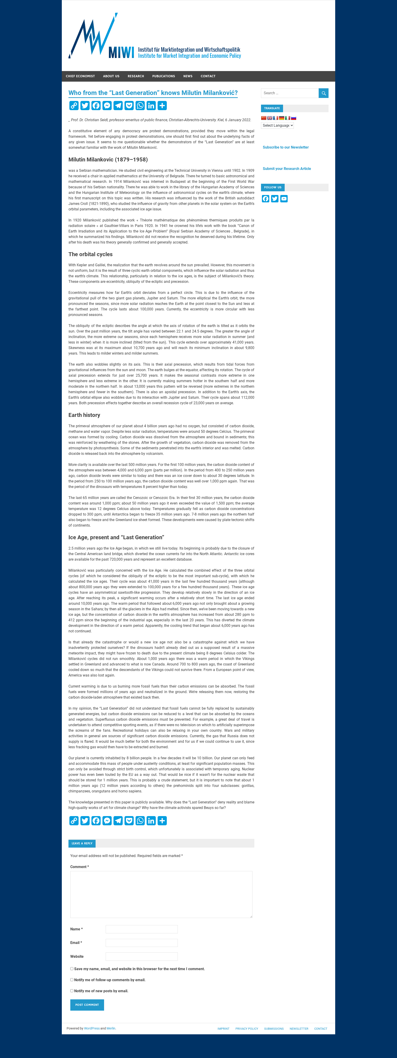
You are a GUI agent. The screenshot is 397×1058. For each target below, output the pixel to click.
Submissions (274, 1028)
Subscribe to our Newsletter (285, 147)
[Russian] (293, 118)
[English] (269, 118)
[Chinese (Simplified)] (264, 118)
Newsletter (299, 1028)
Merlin (111, 1028)
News (188, 76)
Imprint (224, 1028)
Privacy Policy (246, 1028)
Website (77, 956)
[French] (275, 118)
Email (76, 942)
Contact (208, 76)
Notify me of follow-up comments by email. (110, 980)
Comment (79, 867)
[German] (281, 118)
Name (76, 929)
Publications (163, 76)
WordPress (92, 1028)
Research (136, 76)
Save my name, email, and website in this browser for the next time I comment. (139, 969)
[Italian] (287, 118)
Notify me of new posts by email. (101, 991)
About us (111, 76)
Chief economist (80, 76)
